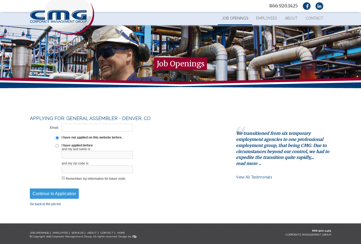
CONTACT (106, 232)
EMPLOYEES (60, 232)
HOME (121, 232)
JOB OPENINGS (39, 232)
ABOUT (92, 232)
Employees (266, 18)
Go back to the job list (45, 204)
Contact (314, 18)
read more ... (248, 163)
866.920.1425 (321, 230)
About (291, 18)
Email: (54, 128)
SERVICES (78, 232)
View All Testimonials (254, 177)
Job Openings (235, 18)
